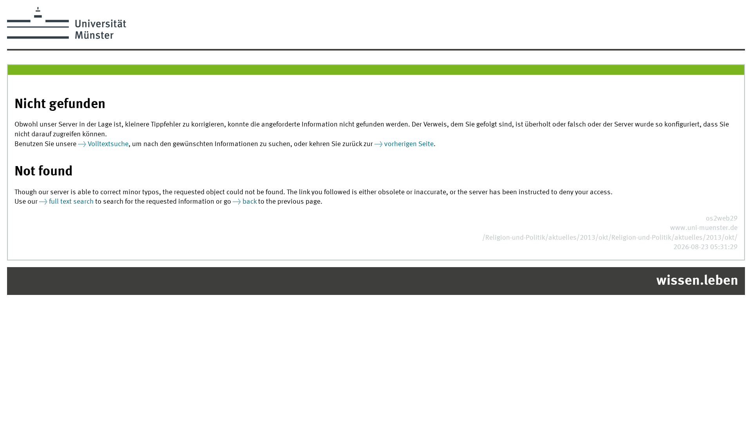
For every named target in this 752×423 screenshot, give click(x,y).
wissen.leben (697, 281)
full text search (71, 202)
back (249, 202)
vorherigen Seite (409, 144)
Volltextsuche (108, 144)
